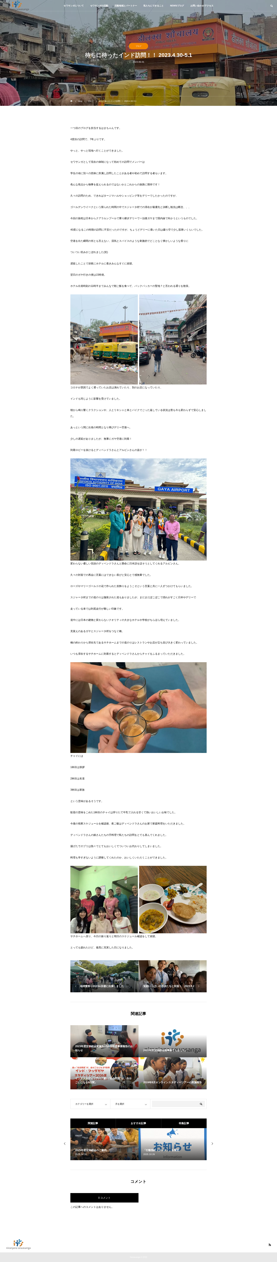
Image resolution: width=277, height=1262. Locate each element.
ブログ (138, 46)
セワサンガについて (74, 5)
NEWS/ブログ (177, 5)
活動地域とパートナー (126, 5)
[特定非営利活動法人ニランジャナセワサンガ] (17, 5)
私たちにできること (153, 5)
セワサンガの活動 (99, 5)
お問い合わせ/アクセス (202, 5)
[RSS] (269, 1244)
